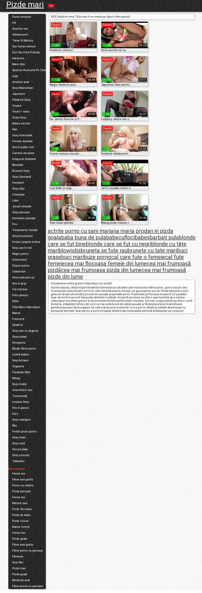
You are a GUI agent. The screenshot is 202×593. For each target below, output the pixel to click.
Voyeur (17, 105)
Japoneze (18, 94)
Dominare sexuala (23, 218)
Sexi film (17, 562)
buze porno (97, 257)
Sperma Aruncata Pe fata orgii (29, 73)
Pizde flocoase (22, 509)
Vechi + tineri (20, 111)
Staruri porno (20, 265)
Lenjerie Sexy (20, 402)
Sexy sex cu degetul (25, 331)
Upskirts (17, 325)
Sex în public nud (23, 147)
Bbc (14, 425)
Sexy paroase (21, 212)
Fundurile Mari (21, 372)
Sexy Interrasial (22, 135)
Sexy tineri (19, 437)
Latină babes (20, 354)
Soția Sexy (19, 117)
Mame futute (21, 527)
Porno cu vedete (23, 485)
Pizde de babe (21, 515)
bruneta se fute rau (104, 250)
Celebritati (19, 271)
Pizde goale (19, 538)
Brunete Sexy (20, 171)
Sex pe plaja (20, 449)
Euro (15, 413)
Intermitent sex (22, 390)
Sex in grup (19, 283)
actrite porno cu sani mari (79, 231)
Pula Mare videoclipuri (26, 307)
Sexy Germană (21, 177)
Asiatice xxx (20, 28)
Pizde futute (20, 521)
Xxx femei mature (24, 46)
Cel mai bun (19, 289)
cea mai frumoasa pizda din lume (101, 270)
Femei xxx (18, 473)
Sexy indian (19, 336)
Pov (14, 224)
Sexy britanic (20, 360)
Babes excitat (21, 123)
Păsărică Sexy (21, 99)
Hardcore (18, 58)
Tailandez (18, 461)
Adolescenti (20, 34)
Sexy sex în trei (22, 248)
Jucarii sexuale (21, 206)
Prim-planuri (20, 295)
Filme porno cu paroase (27, 550)
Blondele (17, 165)
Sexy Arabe (19, 384)
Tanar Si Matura (22, 40)
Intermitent (19, 259)
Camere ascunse (23, 153)
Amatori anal (20, 82)
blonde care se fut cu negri (118, 244)
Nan (14, 129)
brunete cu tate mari (152, 250)
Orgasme (18, 366)
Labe (15, 200)
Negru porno (20, 254)
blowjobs (70, 250)
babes (142, 237)
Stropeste (18, 342)
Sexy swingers (21, 419)
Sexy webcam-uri (23, 277)
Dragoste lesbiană (24, 159)
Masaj (16, 378)
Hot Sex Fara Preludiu (26, 52)
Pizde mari (25, 4)
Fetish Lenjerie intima (26, 242)
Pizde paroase (21, 491)
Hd (14, 22)
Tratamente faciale (24, 230)
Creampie (18, 194)
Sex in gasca (20, 408)
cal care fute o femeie (138, 257)
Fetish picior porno (24, 431)
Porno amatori (21, 17)
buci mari (72, 257)
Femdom (18, 182)
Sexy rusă (18, 443)
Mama (16, 313)
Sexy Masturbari (22, 88)
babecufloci (120, 237)
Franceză (18, 319)
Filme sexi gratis (22, 479)
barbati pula (164, 237)
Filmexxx (17, 556)
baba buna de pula (83, 237)
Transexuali (19, 396)
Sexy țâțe (18, 188)
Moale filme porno (24, 348)
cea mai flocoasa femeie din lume (106, 263)
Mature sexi (19, 503)
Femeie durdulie (22, 141)
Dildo (15, 301)
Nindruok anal (21, 580)
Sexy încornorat (22, 236)
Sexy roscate (20, 455)
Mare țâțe (18, 64)
